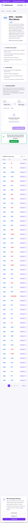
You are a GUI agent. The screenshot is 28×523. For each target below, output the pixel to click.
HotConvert (8, 5)
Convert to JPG (19, 128)
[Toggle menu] (25, 5)
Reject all (14, 516)
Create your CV (6, 1)
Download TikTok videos (19, 1)
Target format (20, 101)
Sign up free (14, 141)
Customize (14, 513)
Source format (6, 101)
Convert (22, 163)
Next (23, 385)
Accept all (14, 519)
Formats (9, 11)
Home (3, 11)
